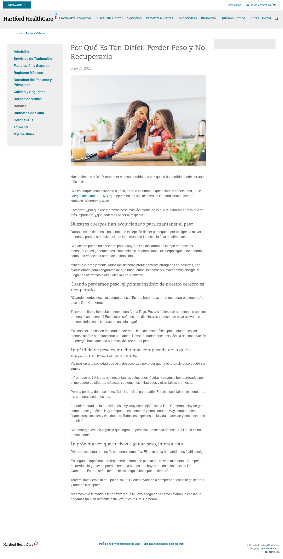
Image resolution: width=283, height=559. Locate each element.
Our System (16, 5)
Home (19, 33)
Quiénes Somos (233, 18)
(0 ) (272, 5)
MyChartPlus (24, 134)
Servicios (134, 18)
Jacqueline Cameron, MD (89, 196)
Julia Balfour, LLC (270, 548)
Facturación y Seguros (32, 65)
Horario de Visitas (28, 99)
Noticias (20, 106)
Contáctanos (234, 5)
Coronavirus (23, 120)
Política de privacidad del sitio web (119, 543)
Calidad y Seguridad (30, 92)
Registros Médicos (28, 73)
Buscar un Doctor (109, 18)
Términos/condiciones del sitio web (163, 543)
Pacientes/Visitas (159, 18)
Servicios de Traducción (33, 58)
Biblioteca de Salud (29, 113)
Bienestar (208, 18)
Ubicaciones (187, 18)
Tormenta (21, 127)
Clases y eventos (259, 5)
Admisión (21, 51)
